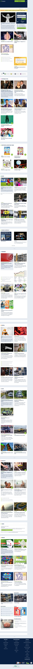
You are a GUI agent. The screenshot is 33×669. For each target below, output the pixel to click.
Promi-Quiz (16, 645)
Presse (27, 653)
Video (3, 523)
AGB (27, 650)
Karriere (27, 656)
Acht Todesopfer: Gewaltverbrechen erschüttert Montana (7, 58)
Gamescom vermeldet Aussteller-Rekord (5, 364)
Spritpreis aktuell (5, 642)
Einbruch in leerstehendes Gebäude (18, 625)
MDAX (15, 280)
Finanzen (4, 251)
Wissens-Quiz (16, 650)
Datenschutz (27, 645)
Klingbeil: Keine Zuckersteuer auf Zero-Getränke (6, 57)
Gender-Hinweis (27, 651)
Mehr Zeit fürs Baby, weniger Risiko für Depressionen (7, 611)
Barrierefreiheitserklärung (27, 642)
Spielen (3, 537)
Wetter (6, 647)
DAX (15, 279)
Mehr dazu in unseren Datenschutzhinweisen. (13, 532)
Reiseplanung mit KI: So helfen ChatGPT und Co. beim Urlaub (7, 365)
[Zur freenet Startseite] (2, 1)
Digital (3, 325)
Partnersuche (6, 648)
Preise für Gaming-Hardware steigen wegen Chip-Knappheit (7, 361)
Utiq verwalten (27, 648)
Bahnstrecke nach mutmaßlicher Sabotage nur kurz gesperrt (7, 613)
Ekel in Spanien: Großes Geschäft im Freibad (6, 59)
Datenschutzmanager (27, 647)
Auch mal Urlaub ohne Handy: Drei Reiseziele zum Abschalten (7, 500)
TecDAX (15, 281)
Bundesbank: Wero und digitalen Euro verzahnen (6, 278)
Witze (16, 651)
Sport (3, 176)
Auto (3, 388)
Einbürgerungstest (16, 642)
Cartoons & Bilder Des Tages (8, 145)
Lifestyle (3, 460)
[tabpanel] (8, 20)
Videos (16, 648)
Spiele (16, 647)
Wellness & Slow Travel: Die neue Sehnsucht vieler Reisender (7, 499)
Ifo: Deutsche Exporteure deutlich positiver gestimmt (6, 281)
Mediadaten (27, 654)
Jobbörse (6, 645)
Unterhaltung (5, 78)
